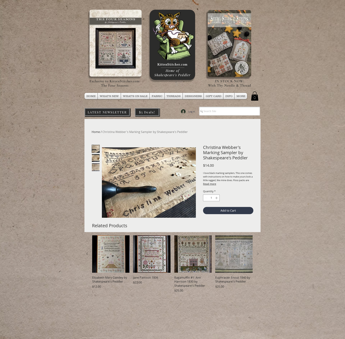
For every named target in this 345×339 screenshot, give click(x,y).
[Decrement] (206, 198)
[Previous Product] (87, 254)
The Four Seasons (115, 85)
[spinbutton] (211, 198)
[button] (174, 96)
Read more (209, 184)
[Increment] (217, 198)
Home (96, 132)
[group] (172, 264)
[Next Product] (258, 254)
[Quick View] (111, 254)
